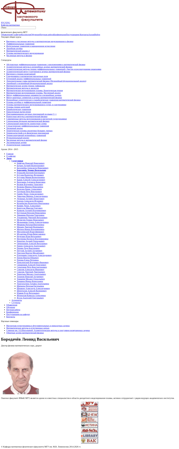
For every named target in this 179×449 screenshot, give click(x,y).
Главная (9, 154)
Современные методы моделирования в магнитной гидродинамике (36, 119)
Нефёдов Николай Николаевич (30, 163)
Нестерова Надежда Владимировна (32, 239)
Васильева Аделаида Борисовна (31, 182)
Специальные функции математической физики (27, 121)
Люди (9, 158)
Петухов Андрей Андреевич (29, 251)
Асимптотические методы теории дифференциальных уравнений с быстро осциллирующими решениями (53, 69)
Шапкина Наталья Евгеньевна (30, 286)
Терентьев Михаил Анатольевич (31, 274)
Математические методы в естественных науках (27, 328)
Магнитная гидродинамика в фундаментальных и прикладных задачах (38, 326)
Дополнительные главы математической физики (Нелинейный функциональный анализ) (46, 81)
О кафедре (16, 34)
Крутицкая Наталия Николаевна (31, 213)
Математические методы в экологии (22, 88)
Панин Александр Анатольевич (31, 246)
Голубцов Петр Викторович (29, 191)
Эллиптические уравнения (18, 145)
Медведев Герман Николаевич (30, 220)
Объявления (6, 34)
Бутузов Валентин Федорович (30, 175)
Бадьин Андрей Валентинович (30, 165)
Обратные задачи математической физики (25, 333)
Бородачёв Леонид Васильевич (31, 170)
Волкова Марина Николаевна (30, 187)
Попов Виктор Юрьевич (28, 258)
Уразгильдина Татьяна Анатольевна (33, 284)
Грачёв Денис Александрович (30, 194)
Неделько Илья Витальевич (29, 236)
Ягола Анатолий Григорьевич (30, 298)
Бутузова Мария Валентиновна (31, 177)
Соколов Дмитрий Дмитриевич (31, 272)
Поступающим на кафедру (18, 314)
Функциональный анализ (17, 138)
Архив (91, 34)
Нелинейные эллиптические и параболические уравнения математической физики (43, 100)
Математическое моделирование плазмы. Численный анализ (33, 93)
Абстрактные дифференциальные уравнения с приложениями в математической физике (45, 64)
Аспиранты (17, 300)
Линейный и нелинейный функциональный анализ (29, 83)
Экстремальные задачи (16, 142)
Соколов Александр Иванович (30, 269)
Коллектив (26, 34)
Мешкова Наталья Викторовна (30, 225)
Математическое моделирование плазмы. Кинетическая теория (34, 90)
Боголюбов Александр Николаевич (32, 168)
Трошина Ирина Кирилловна (30, 281)
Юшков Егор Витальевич (28, 293)
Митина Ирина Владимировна (30, 229)
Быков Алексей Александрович (31, 180)
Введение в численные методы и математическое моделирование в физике (39, 41)
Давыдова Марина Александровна (32, 196)
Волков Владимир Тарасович (30, 184)
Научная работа (46, 34)
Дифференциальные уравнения (20, 44)
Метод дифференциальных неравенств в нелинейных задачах (33, 95)
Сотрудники (17, 161)
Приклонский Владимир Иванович (32, 262)
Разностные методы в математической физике (26, 116)
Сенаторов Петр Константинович (32, 267)
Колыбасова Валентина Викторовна (33, 203)
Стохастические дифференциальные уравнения (27, 126)
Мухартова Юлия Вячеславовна (31, 234)
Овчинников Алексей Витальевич (32, 243)
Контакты (84, 34)
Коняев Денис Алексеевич (28, 206)
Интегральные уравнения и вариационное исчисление (30, 46)
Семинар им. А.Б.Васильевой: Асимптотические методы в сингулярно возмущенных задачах (48, 330)
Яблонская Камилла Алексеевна (31, 295)
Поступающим (73, 34)
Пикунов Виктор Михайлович (30, 253)
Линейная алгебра (14, 48)
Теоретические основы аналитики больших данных (29, 131)
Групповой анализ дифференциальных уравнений (28, 79)
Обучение (35, 34)
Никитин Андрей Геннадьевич (30, 241)
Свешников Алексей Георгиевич (31, 265)
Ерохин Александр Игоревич (30, 201)
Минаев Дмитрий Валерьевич (30, 227)
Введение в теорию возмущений (21, 74)
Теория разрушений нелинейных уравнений (26, 135)
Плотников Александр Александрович (34, 255)
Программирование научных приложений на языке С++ (31, 114)
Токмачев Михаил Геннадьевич (31, 279)
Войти (97, 34)
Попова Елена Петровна (28, 260)
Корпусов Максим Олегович (29, 208)
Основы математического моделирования (25, 53)
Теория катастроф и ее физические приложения (27, 133)
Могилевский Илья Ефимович (30, 232)
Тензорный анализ (14, 128)
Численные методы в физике (19, 55)
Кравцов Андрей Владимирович (31, 210)
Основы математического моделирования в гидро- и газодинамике (36, 105)
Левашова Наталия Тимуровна (30, 215)
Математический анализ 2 (18, 51)
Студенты (16, 302)
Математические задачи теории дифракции (25, 86)
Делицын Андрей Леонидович (30, 199)
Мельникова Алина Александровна (33, 222)
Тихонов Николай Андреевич (30, 276)
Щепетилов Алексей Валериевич (32, 291)
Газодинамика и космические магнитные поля (27, 76)
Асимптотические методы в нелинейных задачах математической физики (39, 67)
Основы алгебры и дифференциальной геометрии (28, 102)
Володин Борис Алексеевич (29, 189)
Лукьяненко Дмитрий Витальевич (32, 217)
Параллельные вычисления (18, 112)
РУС (3, 23)
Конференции (59, 34)
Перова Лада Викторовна (28, 248)
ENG (8, 23)
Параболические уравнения (18, 109)
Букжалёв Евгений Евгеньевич (31, 173)
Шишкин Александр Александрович (33, 288)
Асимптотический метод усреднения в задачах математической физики (38, 71)
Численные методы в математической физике (26, 140)
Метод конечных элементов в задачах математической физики (34, 97)
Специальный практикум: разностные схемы (26, 123)
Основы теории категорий (18, 107)
